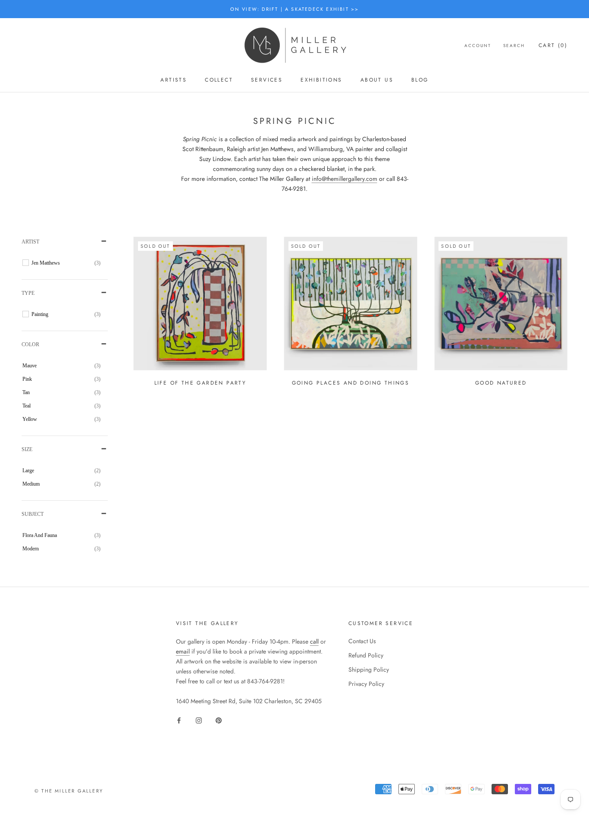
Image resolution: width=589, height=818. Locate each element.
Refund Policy (365, 655)
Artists (173, 80)
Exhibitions (321, 80)
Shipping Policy (368, 669)
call (314, 641)
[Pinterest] (219, 720)
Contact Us (362, 641)
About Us (376, 80)
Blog (420, 80)
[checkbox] (65, 263)
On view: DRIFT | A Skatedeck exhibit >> (294, 9)
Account (477, 46)
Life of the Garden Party (200, 383)
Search (514, 46)
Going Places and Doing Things (351, 383)
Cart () (553, 46)
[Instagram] (199, 720)
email (183, 651)
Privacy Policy (366, 683)
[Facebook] (179, 720)
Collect (219, 80)
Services (266, 80)
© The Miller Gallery (68, 790)
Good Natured (501, 383)
